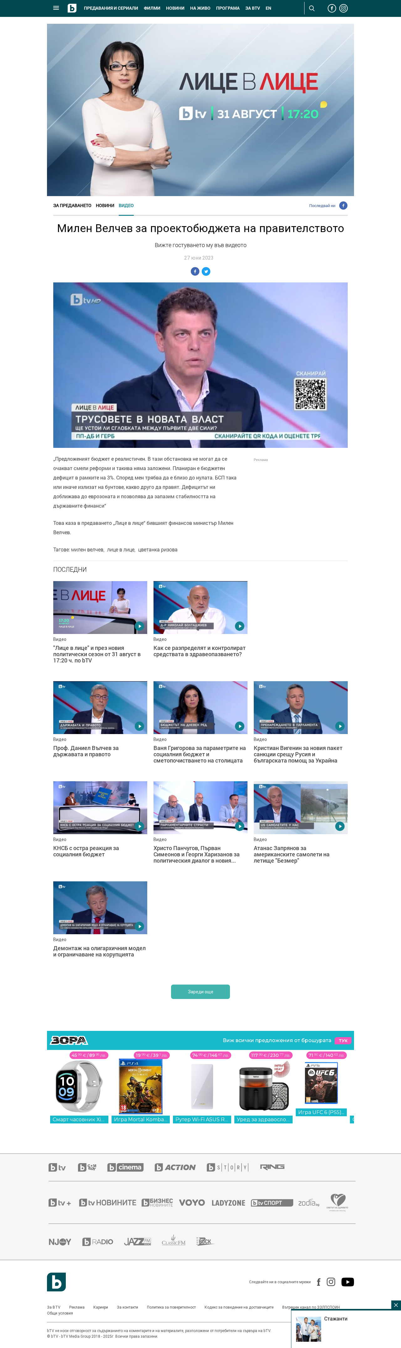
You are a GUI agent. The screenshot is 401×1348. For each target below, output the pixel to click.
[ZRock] (211, 1241)
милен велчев (87, 549)
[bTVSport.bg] (275, 1202)
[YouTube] (344, 1282)
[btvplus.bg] (63, 1203)
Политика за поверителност (171, 1307)
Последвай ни (322, 205)
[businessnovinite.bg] (160, 1203)
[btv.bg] (63, 1167)
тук (343, 1040)
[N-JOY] (65, 1241)
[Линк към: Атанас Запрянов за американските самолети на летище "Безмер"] (301, 828)
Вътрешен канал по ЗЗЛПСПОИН (311, 1307)
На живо (200, 8)
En (268, 8)
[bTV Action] (181, 1167)
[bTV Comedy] (92, 1167)
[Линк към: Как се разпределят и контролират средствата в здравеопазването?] (200, 628)
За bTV (252, 8)
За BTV (53, 1307)
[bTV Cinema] (131, 1167)
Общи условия (60, 1313)
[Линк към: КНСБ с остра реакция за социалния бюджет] (100, 828)
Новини (175, 8)
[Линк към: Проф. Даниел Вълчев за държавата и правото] (100, 728)
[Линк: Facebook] (315, 1282)
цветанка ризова (158, 549)
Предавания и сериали (111, 8)
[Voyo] (195, 1202)
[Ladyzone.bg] (231, 1202)
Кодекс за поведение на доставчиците (239, 1307)
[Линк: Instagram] (327, 1282)
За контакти (127, 1307)
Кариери (100, 1307)
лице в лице (120, 549)
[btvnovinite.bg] (109, 1203)
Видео (126, 205)
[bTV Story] (233, 1167)
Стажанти (335, 1318)
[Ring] (277, 1167)
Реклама (77, 1307)
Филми (152, 8)
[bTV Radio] (103, 1242)
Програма (228, 8)
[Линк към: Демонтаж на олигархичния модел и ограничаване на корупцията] (100, 928)
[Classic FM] (179, 1241)
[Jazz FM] (143, 1241)
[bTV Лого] (56, 1282)
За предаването (72, 205)
